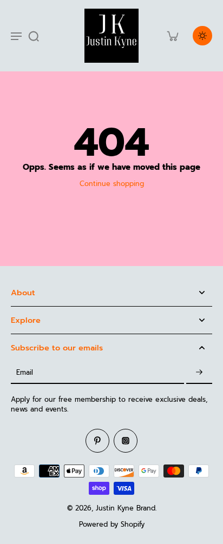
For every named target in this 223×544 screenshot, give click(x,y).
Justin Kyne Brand (125, 508)
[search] (33, 36)
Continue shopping (112, 183)
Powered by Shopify (112, 524)
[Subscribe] (199, 373)
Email (24, 372)
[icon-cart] (172, 36)
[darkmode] (202, 35)
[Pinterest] (97, 441)
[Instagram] (125, 441)
